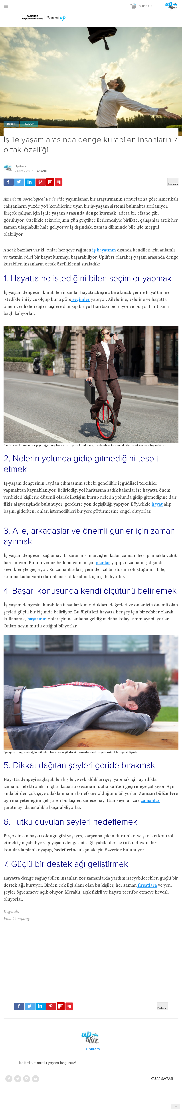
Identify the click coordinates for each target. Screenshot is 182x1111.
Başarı (11, 124)
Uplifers (20, 166)
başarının (37, 619)
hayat (157, 504)
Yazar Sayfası (162, 1079)
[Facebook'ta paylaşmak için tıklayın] (9, 182)
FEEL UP (29, 124)
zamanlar (150, 801)
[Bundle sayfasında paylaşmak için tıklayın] (58, 182)
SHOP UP (145, 6)
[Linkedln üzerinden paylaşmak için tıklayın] (30, 182)
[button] (6, 6)
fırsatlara (147, 885)
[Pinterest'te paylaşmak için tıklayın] (41, 182)
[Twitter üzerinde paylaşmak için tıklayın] (19, 182)
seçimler (80, 299)
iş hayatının (104, 250)
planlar (103, 563)
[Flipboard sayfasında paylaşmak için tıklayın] (50, 182)
